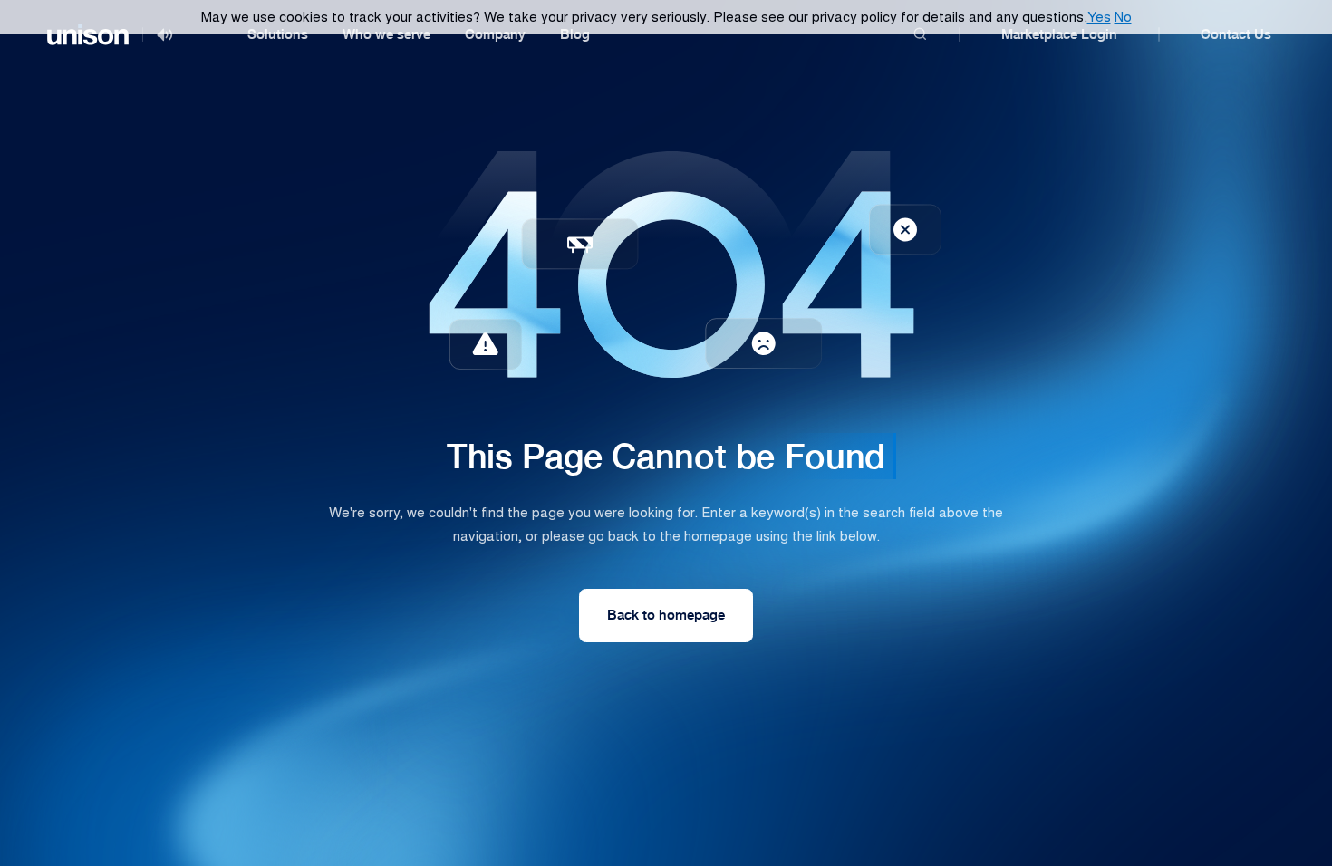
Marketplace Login (1059, 34)
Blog (575, 34)
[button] (278, 34)
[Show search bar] (920, 34)
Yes (1099, 15)
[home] (88, 34)
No (1123, 15)
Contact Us (1236, 34)
